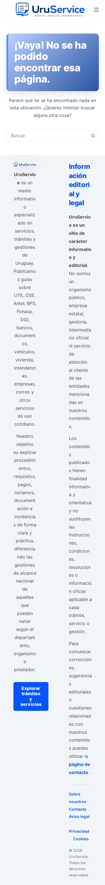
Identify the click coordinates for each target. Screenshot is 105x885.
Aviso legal (79, 816)
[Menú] (96, 9)
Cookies (80, 838)
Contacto (78, 809)
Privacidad (79, 831)
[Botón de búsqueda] (93, 135)
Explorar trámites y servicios (30, 696)
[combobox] (47, 135)
